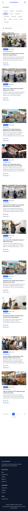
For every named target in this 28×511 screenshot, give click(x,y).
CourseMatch (14, 2)
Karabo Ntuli (7, 86)
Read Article (5, 64)
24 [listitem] (24, 414)
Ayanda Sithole (7, 162)
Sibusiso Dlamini (8, 237)
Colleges (4, 490)
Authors (3, 476)
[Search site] (3, 2)
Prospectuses (5, 474)
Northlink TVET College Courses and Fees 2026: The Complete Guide (13, 54)
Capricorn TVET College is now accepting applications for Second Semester (13, 205)
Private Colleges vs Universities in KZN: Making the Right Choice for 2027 (13, 357)
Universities (4, 487)
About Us (4, 479)
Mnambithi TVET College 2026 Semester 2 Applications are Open (13, 281)
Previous (6, 414)
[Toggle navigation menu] (25, 2)
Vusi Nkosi (6, 127)
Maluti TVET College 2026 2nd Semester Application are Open (13, 89)
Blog (3, 472)
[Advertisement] (14, 441)
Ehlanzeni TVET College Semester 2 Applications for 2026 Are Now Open (12, 129)
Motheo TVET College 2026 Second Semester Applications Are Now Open (12, 165)
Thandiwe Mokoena (8, 51)
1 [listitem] (10, 414)
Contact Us (4, 481)
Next (13, 417)
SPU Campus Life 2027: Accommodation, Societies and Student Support (13, 316)
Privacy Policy (5, 499)
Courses (3, 492)
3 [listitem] (16, 414)
